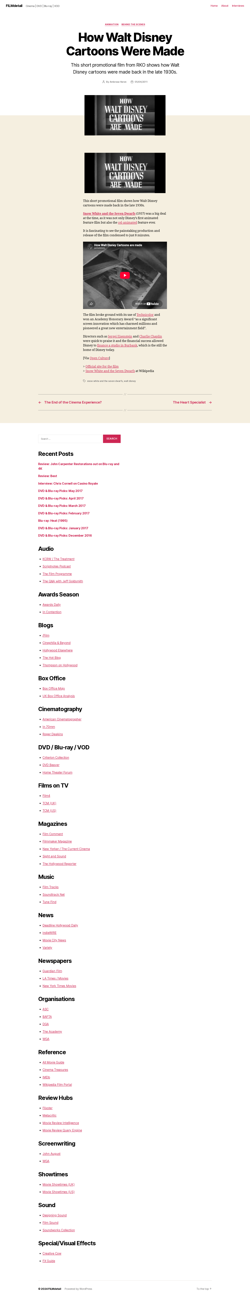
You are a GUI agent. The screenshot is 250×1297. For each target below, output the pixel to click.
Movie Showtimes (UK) (59, 1184)
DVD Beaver (51, 765)
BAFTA (47, 1016)
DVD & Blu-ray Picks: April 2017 (61, 498)
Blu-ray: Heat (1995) (53, 520)
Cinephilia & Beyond (57, 643)
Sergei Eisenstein (120, 336)
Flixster (48, 1108)
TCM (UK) (49, 803)
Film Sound (50, 1222)
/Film (46, 635)
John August (51, 1154)
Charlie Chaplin (150, 336)
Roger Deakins (53, 734)
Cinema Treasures (55, 1070)
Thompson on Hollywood (60, 665)
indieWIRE (50, 933)
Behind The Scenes (133, 24)
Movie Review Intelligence (61, 1123)
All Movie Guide (53, 1062)
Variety (47, 947)
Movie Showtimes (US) (59, 1192)
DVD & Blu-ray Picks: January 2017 (63, 528)
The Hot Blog (52, 657)
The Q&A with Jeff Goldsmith (63, 581)
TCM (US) (49, 810)
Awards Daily (52, 604)
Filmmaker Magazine (57, 841)
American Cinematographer (62, 719)
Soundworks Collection (59, 1230)
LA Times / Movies (55, 978)
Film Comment (53, 834)
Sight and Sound (54, 856)
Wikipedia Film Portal (57, 1084)
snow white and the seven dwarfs (105, 381)
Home (214, 5)
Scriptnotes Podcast (57, 566)
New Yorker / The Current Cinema (66, 849)
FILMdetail (14, 6)
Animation (112, 24)
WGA (46, 1039)
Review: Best (47, 476)
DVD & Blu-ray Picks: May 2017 (60, 491)
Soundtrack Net (54, 894)
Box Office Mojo (54, 688)
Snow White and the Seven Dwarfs (109, 214)
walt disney (130, 381)
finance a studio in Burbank (117, 345)
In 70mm (49, 727)
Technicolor (145, 315)
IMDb (46, 1077)
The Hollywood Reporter (59, 864)
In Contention (52, 612)
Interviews (238, 5)
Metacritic (49, 1115)
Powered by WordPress (78, 1288)
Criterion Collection (56, 757)
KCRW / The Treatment (59, 559)
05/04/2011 (141, 81)
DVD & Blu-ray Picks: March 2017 (62, 506)
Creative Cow (52, 1253)
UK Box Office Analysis (59, 696)
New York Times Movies (59, 986)
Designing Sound (55, 1215)
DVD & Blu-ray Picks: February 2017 (64, 513)
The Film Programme (57, 574)
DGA (46, 1024)
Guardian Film (52, 971)
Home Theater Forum (57, 772)
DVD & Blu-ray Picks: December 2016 (65, 535)
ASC (46, 1009)
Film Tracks (51, 887)
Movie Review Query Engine (62, 1130)
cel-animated (127, 223)
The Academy (52, 1031)
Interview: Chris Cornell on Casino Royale (68, 483)
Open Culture (99, 358)
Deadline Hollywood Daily (60, 925)
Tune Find (49, 902)
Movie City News (54, 940)
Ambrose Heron (118, 81)
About (224, 5)
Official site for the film (102, 367)
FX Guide (49, 1261)
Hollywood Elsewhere (58, 650)
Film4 (46, 796)
